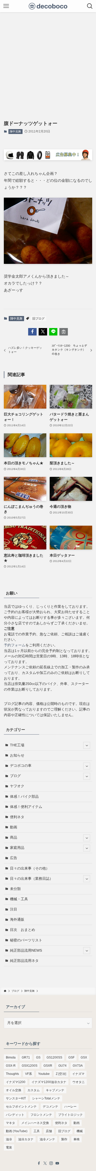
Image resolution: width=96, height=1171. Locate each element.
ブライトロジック (70, 1115)
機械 (80, 1131)
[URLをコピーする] (63, 331)
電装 (9, 1147)
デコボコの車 (20, 766)
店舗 (49, 1131)
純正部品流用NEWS (26, 950)
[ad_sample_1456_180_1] (48, 159)
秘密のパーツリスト (26, 940)
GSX (84, 1057)
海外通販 (17, 919)
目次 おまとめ (22, 930)
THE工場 (17, 745)
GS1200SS (54, 1057)
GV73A (78, 1065)
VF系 (28, 1074)
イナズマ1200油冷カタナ (48, 1082)
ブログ (15, 776)
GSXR (48, 1065)
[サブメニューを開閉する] (86, 745)
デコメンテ (50, 1106)
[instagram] (51, 1163)
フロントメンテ (41, 1115)
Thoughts (12, 1074)
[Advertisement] (48, 63)
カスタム (33, 1090)
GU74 (62, 1065)
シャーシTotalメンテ (46, 1098)
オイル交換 (13, 1090)
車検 (76, 1139)
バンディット (15, 1115)
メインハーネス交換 (35, 1123)
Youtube (44, 1074)
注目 (13, 909)
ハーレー (70, 1106)
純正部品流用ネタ (24, 961)
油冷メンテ (47, 1139)
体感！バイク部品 (24, 796)
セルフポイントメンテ (21, 1106)
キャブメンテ (55, 1090)
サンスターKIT (16, 1098)
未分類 (15, 889)
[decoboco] (48, 6)
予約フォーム (14, 645)
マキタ (10, 1123)
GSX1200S (29, 1065)
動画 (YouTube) (16, 1131)
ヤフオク (17, 786)
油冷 (9, 1139)
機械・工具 (19, 899)
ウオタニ (78, 1082)
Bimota (11, 1057)
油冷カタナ (26, 1139)
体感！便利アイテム (26, 807)
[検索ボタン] (90, 6)
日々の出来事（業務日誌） (31, 879)
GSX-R (11, 1065)
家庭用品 (17, 848)
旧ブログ (38, 318)
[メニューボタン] (6, 6)
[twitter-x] (45, 1163)
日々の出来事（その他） (29, 868)
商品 (13, 837)
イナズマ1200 (15, 1082)
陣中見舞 (15, 131)
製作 (64, 1139)
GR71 (26, 1057)
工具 (37, 1131)
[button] (32, 331)
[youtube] (57, 1163)
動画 (13, 827)
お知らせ (17, 755)
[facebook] (39, 1163)
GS (38, 1057)
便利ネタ (17, 817)
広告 (13, 858)
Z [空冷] (61, 1074)
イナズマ (78, 1074)
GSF (71, 1057)
